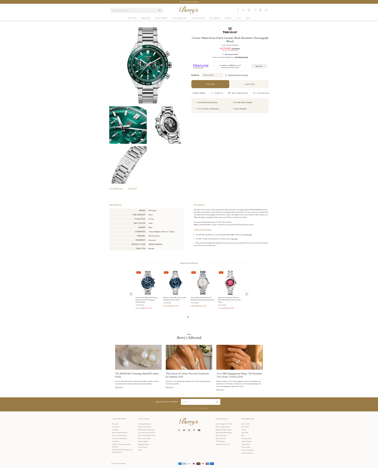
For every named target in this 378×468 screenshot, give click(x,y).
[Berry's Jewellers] (189, 425)
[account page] (260, 10)
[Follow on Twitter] (184, 430)
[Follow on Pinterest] (194, 430)
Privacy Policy (205, 408)
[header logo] (189, 10)
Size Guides (245, 432)
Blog (242, 435)
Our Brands (245, 427)
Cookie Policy (245, 444)
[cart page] (266, 10)
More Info (249, 235)
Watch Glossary (246, 441)
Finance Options (143, 441)
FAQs (140, 450)
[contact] (243, 10)
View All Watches (116, 188)
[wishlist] (255, 10)
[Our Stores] (238, 10)
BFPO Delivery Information (146, 430)
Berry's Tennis (245, 424)
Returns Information (144, 438)
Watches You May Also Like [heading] (189, 263)
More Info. (234, 239)
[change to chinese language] (249, 10)
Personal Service (221, 438)
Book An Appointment (223, 427)
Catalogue (115, 430)
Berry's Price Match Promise (147, 435)
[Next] (247, 294)
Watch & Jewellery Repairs (224, 432)
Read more (119, 387)
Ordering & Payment (144, 424)
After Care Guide (221, 435)
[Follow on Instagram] (189, 430)
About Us (115, 424)
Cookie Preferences (247, 453)
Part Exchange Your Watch (224, 424)
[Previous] (131, 294)
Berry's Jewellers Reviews (120, 432)
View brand (132, 188)
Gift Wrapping (220, 441)
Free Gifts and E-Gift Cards (146, 432)
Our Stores (115, 427)
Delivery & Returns (202, 229)
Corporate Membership (119, 438)
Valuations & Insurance (223, 444)
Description (199, 204)
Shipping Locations (144, 444)
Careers (243, 430)
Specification (115, 204)
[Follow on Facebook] (179, 430)
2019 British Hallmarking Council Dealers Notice (122, 451)
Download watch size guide (238, 75)
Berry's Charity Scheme (119, 435)
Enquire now (250, 84)
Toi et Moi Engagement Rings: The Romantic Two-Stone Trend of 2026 (239, 375)
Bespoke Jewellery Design (223, 430)
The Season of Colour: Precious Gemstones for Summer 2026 (187, 375)
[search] (159, 10)
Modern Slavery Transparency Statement (121, 445)
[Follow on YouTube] (199, 430)
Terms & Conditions (247, 450)
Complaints (115, 441)
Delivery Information (144, 427)
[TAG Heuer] (230, 31)
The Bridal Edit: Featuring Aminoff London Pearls (137, 375)
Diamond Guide (246, 438)
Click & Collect (142, 447)
